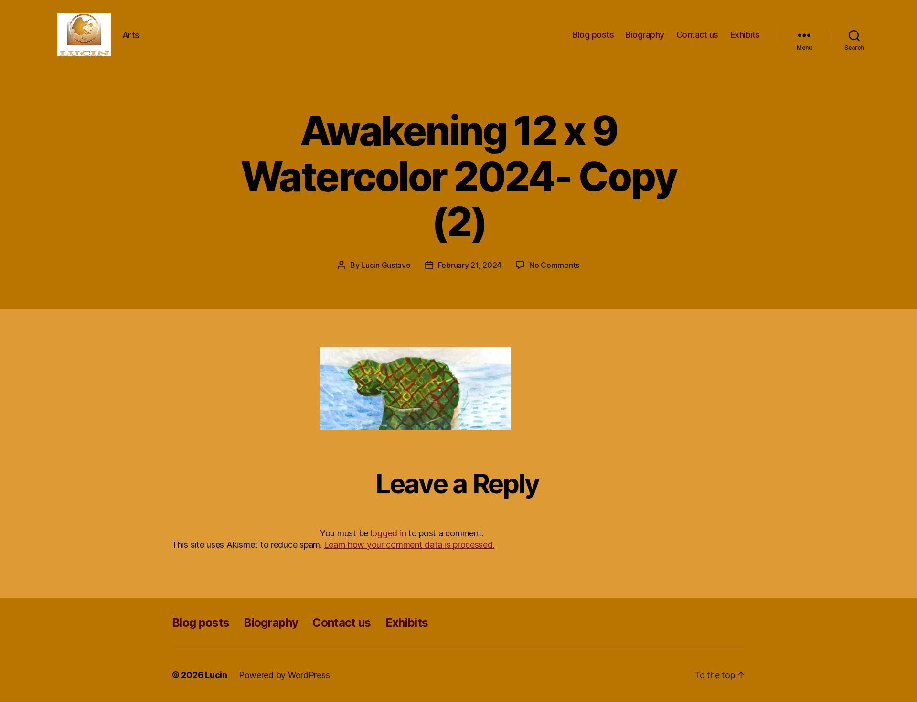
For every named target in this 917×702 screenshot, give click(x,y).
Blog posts (593, 35)
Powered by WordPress (284, 675)
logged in (388, 533)
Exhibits (745, 35)
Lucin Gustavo (386, 265)
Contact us (697, 35)
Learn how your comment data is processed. (409, 545)
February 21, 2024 (469, 265)
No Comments (554, 265)
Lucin (216, 675)
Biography (645, 35)
